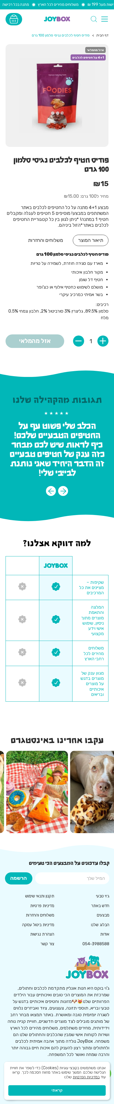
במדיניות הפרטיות (86, 1077)
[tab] (90, 240)
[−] (78, 341)
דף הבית (102, 35)
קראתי (57, 1090)
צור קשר (47, 943)
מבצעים (103, 915)
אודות (104, 934)
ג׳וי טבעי (102, 896)
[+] (102, 341)
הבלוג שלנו (100, 924)
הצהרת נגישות (42, 934)
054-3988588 (95, 943)
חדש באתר (100, 905)
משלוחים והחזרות (40, 915)
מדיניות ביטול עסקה (38, 924)
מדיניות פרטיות (42, 905)
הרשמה (18, 878)
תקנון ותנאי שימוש (39, 896)
